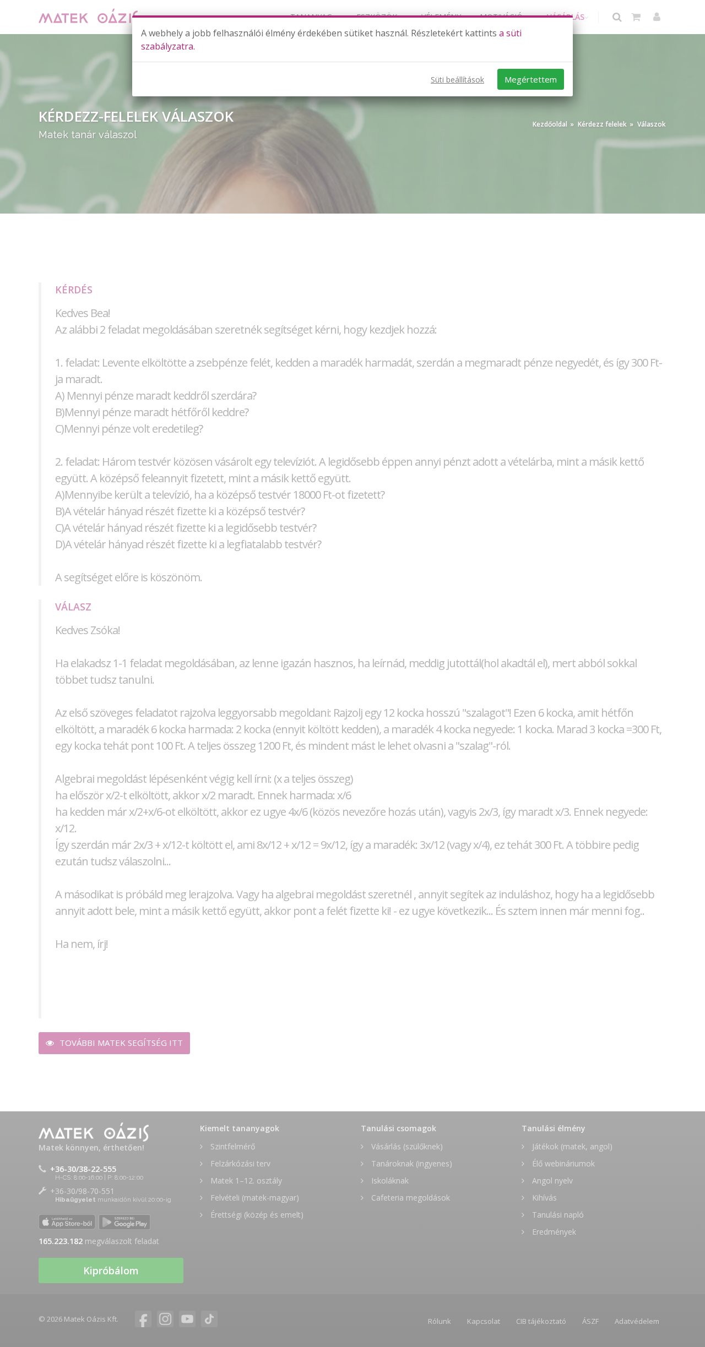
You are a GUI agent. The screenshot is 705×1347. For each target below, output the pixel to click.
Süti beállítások (457, 79)
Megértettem (531, 79)
